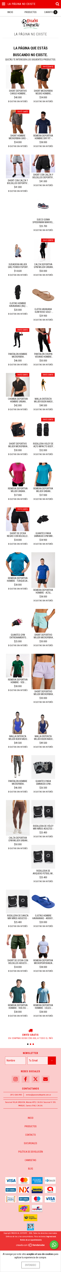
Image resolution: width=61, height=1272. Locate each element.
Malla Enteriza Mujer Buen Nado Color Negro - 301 (43, 400)
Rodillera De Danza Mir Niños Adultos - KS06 (17, 917)
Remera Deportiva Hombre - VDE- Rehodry (18, 681)
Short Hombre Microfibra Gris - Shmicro (18, 137)
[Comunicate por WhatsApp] (54, 1244)
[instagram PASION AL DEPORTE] (15, 1079)
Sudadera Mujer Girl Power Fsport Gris (18, 265)
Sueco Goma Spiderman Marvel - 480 (43, 221)
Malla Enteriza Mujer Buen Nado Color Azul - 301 (43, 737)
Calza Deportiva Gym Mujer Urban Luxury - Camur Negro (43, 265)
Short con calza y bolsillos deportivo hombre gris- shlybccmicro (18, 182)
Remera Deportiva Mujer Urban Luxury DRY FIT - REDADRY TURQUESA (43, 490)
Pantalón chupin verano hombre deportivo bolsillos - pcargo (43, 355)
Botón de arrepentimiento (31, 1240)
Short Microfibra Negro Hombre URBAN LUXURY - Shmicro (43, 92)
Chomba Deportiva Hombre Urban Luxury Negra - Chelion (18, 400)
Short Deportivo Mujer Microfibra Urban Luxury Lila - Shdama (43, 693)
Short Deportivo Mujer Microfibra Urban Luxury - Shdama (17, 445)
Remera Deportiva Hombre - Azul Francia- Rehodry (43, 591)
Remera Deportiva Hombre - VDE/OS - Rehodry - (18, 1006)
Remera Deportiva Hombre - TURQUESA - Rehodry (18, 579)
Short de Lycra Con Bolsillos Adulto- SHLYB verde (17, 961)
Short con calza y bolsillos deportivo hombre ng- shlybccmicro (43, 176)
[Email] (45, 1079)
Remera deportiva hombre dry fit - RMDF (43, 137)
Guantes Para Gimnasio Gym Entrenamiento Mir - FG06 (43, 782)
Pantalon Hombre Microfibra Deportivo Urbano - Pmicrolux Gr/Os (17, 782)
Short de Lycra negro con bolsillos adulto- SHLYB (18, 534)
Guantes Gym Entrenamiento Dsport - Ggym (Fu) (17, 636)
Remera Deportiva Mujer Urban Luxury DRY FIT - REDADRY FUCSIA (18, 490)
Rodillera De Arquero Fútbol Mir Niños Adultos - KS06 (43, 872)
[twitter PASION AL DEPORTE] (35, 1079)
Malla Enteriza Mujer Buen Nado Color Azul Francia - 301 (17, 737)
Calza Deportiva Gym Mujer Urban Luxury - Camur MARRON (17, 839)
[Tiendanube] (30, 1246)
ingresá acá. (51, 1236)
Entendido (30, 1265)
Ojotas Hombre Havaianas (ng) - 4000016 (18, 304)
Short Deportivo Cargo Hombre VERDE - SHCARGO (18, 92)
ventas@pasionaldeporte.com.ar (38, 1095)
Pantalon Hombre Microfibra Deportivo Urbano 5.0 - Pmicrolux (18, 355)
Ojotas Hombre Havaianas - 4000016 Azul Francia (43, 917)
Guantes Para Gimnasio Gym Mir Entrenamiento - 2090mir (43, 534)
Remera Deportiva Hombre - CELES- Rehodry (43, 1006)
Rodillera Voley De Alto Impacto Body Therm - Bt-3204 (43, 445)
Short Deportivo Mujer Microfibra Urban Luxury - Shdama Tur (43, 636)
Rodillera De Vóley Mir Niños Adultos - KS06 (43, 827)
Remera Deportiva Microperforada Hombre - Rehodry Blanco (43, 961)
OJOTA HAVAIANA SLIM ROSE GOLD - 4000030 (43, 310)
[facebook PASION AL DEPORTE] (25, 1079)
